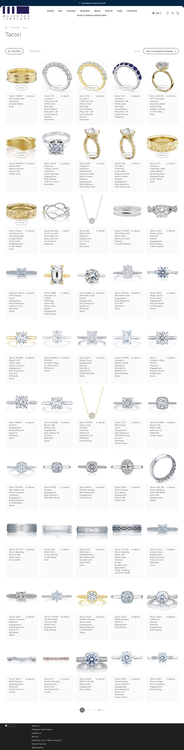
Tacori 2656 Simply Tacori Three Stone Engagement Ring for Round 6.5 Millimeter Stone (157, 301)
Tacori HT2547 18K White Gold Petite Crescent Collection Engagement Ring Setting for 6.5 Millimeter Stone (16, 496)
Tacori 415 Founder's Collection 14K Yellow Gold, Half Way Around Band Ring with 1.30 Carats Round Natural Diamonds (86, 108)
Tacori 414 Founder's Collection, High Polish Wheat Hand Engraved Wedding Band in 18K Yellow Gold (157, 172)
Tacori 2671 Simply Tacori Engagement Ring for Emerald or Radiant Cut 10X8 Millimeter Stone (87, 366)
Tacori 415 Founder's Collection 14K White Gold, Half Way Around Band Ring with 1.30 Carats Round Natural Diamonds (51, 108)
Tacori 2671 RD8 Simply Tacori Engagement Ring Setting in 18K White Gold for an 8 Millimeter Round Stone (122, 432)
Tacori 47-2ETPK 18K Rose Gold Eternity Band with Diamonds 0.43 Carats (52, 685)
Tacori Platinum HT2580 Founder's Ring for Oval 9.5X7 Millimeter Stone (51, 364)
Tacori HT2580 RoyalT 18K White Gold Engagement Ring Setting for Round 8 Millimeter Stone (51, 431)
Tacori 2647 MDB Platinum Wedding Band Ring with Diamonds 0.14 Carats (16, 685)
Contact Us (36, 733)
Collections (15, 27)
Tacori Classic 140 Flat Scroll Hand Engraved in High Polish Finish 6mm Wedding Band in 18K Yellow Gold (16, 240)
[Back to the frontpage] (6, 27)
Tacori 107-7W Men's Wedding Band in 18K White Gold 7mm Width (16, 554)
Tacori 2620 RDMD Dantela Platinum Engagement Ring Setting (122, 621)
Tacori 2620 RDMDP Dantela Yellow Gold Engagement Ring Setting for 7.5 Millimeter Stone (87, 624)
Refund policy (37, 747)
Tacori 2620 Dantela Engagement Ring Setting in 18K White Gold (51, 492)
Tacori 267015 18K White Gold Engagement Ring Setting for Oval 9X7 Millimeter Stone (122, 301)
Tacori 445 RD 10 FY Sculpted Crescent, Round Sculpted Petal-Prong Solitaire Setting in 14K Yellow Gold (157, 105)
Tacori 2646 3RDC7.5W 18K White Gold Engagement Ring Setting (86, 684)
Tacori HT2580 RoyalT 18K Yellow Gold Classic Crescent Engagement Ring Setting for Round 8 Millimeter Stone (17, 368)
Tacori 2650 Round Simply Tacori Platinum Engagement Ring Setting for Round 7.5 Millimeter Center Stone (122, 688)
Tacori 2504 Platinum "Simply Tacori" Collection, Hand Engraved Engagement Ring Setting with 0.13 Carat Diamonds (51, 173)
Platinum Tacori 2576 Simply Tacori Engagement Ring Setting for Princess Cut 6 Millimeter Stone (16, 302)
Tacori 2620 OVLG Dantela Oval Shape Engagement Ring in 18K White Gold (121, 493)
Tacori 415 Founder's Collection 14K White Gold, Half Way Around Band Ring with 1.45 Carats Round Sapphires (121, 106)
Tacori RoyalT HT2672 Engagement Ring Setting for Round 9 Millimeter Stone (16, 430)
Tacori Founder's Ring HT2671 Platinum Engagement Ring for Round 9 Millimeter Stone (157, 366)
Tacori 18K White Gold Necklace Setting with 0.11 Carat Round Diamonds (85, 239)
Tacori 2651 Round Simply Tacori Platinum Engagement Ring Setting (157, 684)
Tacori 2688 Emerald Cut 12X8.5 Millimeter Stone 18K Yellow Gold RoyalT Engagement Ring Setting (50, 303)
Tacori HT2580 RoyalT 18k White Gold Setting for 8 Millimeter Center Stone (157, 429)
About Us (35, 726)
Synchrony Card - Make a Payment (46, 740)
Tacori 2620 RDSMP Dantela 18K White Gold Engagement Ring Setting (87, 492)
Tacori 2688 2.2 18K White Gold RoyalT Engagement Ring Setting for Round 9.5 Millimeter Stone (87, 302)
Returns (35, 736)
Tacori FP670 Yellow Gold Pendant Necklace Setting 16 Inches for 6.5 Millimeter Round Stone (86, 431)
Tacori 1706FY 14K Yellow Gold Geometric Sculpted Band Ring (16, 101)
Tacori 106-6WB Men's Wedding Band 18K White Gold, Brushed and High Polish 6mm (87, 557)
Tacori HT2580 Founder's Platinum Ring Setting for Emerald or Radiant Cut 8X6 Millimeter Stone (122, 366)
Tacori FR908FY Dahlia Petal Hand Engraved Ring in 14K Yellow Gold (16, 168)
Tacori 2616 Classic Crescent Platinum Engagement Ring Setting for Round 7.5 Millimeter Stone (17, 625)
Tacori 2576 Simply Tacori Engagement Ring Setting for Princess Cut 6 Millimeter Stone (157, 557)
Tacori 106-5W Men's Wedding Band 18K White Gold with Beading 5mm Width (157, 493)
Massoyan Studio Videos (42, 729)
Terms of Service (39, 744)
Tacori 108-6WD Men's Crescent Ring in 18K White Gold (51, 554)
